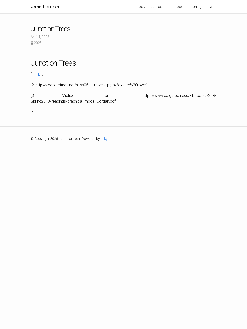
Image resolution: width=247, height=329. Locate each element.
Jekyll (105, 139)
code (178, 6)
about (141, 6)
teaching (194, 6)
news (210, 6)
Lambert (46, 7)
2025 (37, 43)
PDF (39, 74)
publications (160, 6)
